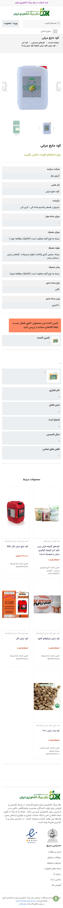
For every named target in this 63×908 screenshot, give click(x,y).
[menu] (55, 31)
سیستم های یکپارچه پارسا (26, 900)
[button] (57, 88)
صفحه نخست (53, 42)
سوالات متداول (54, 857)
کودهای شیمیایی (38, 42)
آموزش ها (56, 885)
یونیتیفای (23, 903)
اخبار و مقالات (54, 852)
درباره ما (57, 874)
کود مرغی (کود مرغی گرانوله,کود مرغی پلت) (39, 45)
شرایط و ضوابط (54, 863)
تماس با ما (56, 880)
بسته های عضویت (52, 868)
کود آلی (25, 42)
